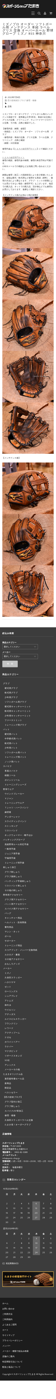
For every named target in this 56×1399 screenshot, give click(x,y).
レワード (9, 1028)
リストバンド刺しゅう (15, 886)
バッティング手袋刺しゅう (18, 881)
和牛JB (8, 1005)
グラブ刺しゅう (12, 872)
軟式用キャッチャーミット (18, 711)
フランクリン (11, 1023)
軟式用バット (11, 743)
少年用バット (11, 748)
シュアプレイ (11, 996)
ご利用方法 (7, 1314)
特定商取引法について (12, 1362)
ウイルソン (10, 1010)
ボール (8, 936)
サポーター (10, 941)
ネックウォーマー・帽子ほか (19, 835)
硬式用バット (11, 734)
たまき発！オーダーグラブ (18, 1125)
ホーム (5, 1303)
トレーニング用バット (15, 757)
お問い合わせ (8, 1309)
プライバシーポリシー (12, 1340)
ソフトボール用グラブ (15, 702)
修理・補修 (31, 100)
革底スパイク (11, 771)
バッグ (8, 913)
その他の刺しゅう (13, 890)
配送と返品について (11, 1367)
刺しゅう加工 (9, 867)
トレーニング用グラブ (15, 725)
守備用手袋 (10, 858)
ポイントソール (12, 780)
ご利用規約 (7, 1319)
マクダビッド (11, 1051)
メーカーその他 (12, 1069)
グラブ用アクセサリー (15, 900)
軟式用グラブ (11, 693)
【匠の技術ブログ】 (13, 1097)
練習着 (8, 812)
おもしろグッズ (12, 964)
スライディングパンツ (15, 821)
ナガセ (8, 1037)
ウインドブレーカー (14, 794)
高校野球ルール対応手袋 (17, 844)
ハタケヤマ (10, 982)
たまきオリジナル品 (13, 1074)
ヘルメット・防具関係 (15, 922)
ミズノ (8, 973)
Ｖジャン (9, 798)
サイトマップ (8, 1335)
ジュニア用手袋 (12, 854)
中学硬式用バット (13, 739)
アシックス (10, 1065)
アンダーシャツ (12, 817)
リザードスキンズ (13, 1056)
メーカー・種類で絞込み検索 (15, 1351)
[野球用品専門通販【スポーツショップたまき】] (20, 6)
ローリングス (11, 991)
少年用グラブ (11, 697)
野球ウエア (8, 789)
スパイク (7, 766)
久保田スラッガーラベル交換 (19, 1120)
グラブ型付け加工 (13, 1102)
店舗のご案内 (8, 1356)
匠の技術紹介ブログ (17, 100)
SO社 (7, 1060)
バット (6, 729)
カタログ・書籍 (12, 955)
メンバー (6, 1346)
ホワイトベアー (12, 1042)
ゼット (8, 987)
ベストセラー (11, 1093)
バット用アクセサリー (15, 904)
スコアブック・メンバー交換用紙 (21, 950)
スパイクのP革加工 (14, 1111)
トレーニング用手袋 (14, 863)
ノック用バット (12, 762)
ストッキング (11, 826)
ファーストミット (13, 720)
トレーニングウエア (14, 803)
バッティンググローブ (14, 840)
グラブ (6, 683)
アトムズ (9, 1001)
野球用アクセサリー (13, 895)
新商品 (8, 1083)
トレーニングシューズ (15, 785)
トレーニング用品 (13, 945)
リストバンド (11, 830)
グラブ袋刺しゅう (13, 876)
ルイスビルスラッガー (15, 1019)
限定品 (8, 1088)
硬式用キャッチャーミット (18, 706)
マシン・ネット (12, 932)
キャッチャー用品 (13, 918)
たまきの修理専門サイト (25, 149)
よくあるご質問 (9, 1325)
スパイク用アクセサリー (17, 909)
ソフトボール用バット (15, 752)
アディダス (10, 1014)
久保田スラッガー (13, 978)
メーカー (7, 968)
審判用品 (9, 927)
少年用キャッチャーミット (18, 716)
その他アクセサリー (14, 959)
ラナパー (9, 1047)
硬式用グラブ (11, 688)
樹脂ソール (10, 775)
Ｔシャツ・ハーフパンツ (17, 808)
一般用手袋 (10, 849)
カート (5, 1330)
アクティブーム (12, 1033)
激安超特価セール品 (14, 1079)
